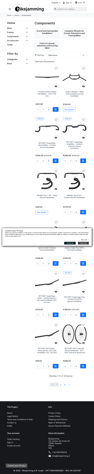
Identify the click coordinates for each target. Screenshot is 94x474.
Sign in (10, 442)
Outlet (10, 45)
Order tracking (13, 439)
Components (13, 36)
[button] (67, 3)
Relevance (66, 55)
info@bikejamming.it (61, 456)
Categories (12, 59)
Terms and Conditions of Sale (20, 419)
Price (9, 63)
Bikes (9, 28)
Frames (10, 32)
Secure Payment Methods (59, 426)
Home (11, 23)
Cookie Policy (54, 416)
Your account (13, 433)
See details (69, 109)
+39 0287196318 (59, 452)
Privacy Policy (54, 413)
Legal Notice (12, 416)
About (9, 413)
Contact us (11, 422)
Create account (13, 445)
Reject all (83, 243)
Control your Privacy (16, 465)
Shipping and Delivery (57, 419)
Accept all (69, 243)
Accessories (13, 40)
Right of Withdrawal (56, 422)
